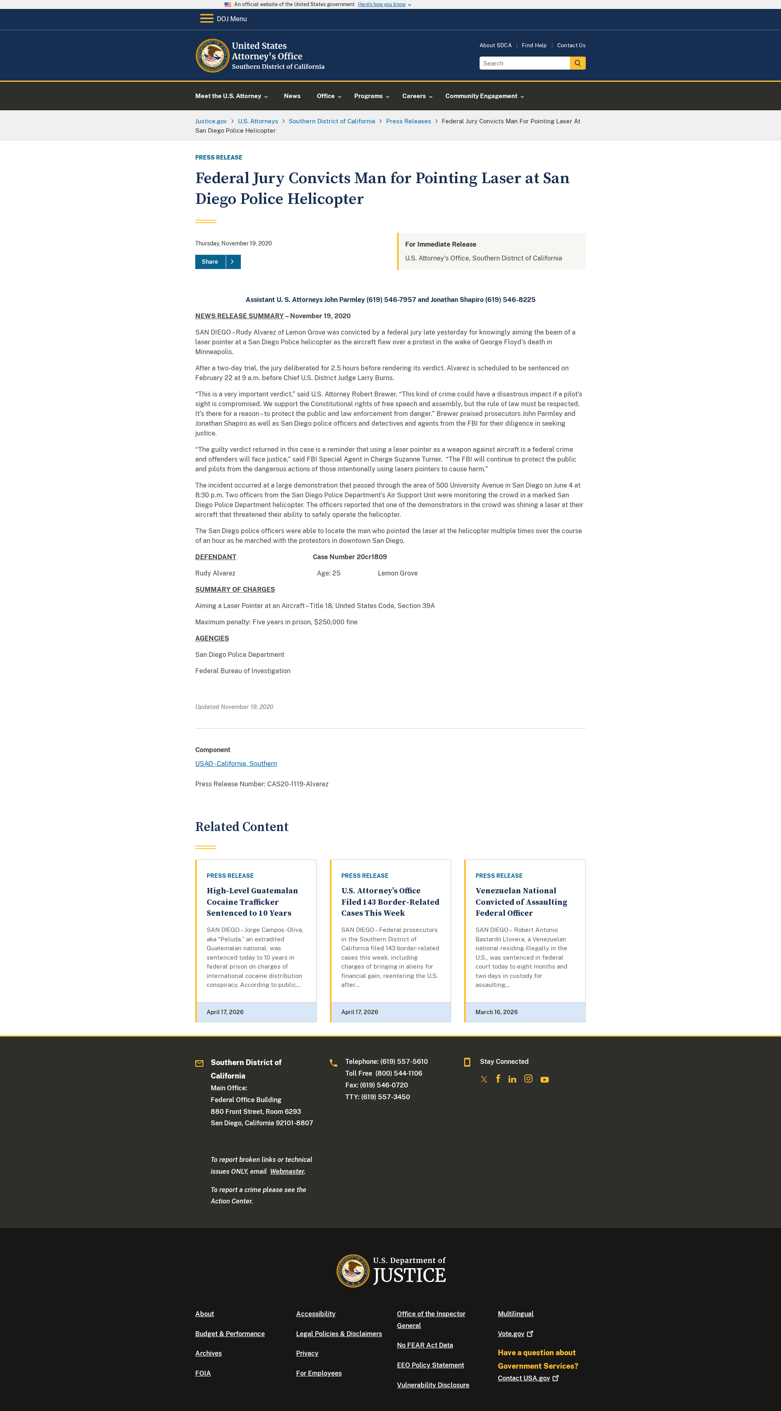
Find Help (534, 45)
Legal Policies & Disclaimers (339, 1334)
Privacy (307, 1353)
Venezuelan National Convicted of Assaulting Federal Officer (521, 902)
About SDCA (496, 45)
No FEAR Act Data (425, 1345)
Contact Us (571, 45)
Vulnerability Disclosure (433, 1385)
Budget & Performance (230, 1334)
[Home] (261, 71)
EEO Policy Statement (430, 1365)
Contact (524, 1378)
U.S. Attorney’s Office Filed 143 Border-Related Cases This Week (390, 902)
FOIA (203, 1373)
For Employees (319, 1373)
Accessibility (316, 1314)
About (204, 1314)
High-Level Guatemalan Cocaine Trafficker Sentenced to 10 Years (252, 902)
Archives (208, 1353)
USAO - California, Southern (236, 764)
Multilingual (516, 1314)
